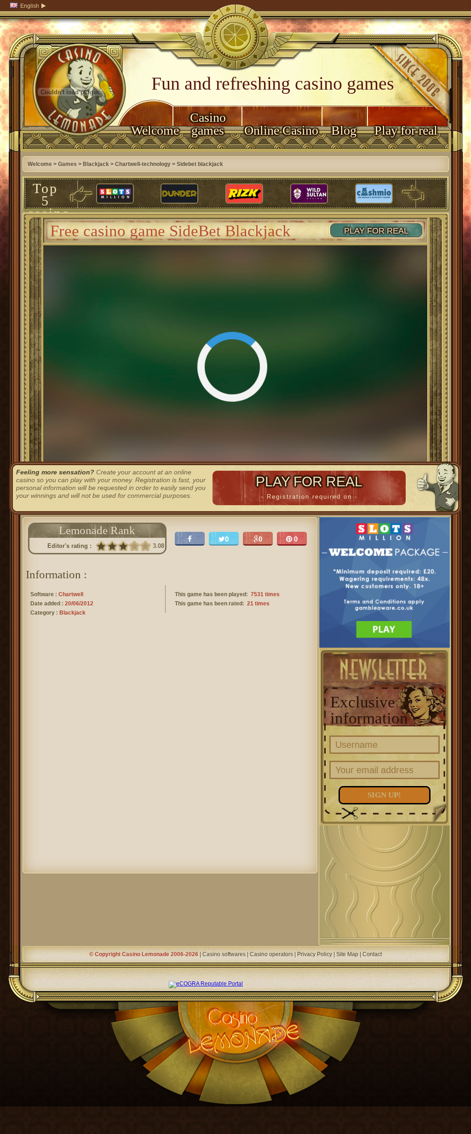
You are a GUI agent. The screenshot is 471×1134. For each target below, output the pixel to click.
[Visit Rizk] (244, 194)
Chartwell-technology (143, 164)
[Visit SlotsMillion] (115, 194)
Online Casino (281, 130)
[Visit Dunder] (179, 194)
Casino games (208, 123)
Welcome (151, 130)
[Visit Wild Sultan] (309, 194)
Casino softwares (224, 954)
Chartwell (70, 594)
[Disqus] (170, 753)
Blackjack (96, 164)
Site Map (347, 954)
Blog (343, 130)
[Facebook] (190, 539)
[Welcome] (71, 150)
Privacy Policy (314, 954)
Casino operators (271, 954)
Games (67, 164)
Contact (372, 954)
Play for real (405, 130)
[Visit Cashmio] (374, 194)
